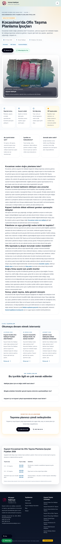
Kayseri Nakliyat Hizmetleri (31, 505)
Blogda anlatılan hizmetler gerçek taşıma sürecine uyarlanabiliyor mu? (28, 391)
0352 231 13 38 (24, 429)
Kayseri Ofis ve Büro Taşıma (51, 513)
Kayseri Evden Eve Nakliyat (12, 12)
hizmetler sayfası (44, 263)
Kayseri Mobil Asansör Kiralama (49, 527)
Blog (26, 12)
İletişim (27, 510)
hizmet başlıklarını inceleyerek (14, 310)
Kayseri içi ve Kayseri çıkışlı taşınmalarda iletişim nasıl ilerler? (25, 398)
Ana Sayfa (27, 500)
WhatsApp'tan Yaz (23, 50)
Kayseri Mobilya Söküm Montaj (49, 531)
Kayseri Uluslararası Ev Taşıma (49, 523)
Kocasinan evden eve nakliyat (37, 220)
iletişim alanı (9, 266)
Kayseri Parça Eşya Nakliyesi (51, 516)
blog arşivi (29, 266)
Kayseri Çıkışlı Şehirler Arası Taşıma (51, 510)
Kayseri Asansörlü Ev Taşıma (51, 506)
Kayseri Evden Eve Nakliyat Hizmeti (50, 503)
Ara (6, 535)
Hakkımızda (28, 503)
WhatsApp (8, 540)
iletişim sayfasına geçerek (30, 307)
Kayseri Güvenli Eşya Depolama (49, 519)
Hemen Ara (9, 50)
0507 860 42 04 (39, 429)
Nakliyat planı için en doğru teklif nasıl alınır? (19, 383)
